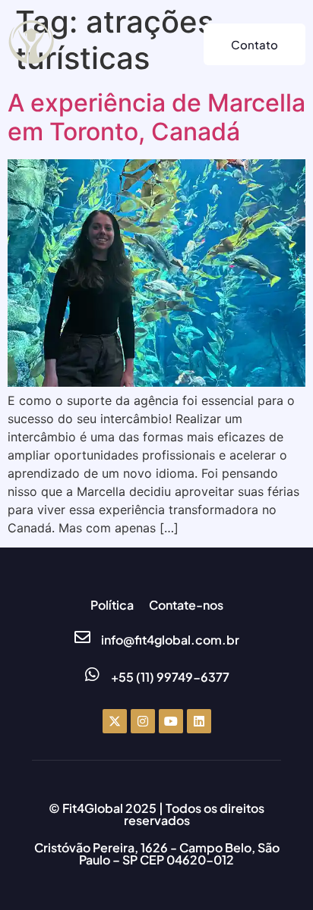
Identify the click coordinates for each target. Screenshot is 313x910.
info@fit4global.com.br (170, 640)
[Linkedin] (199, 721)
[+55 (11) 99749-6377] (92, 674)
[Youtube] (171, 721)
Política (112, 605)
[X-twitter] (115, 721)
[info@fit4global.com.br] (82, 637)
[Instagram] (143, 721)
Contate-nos (186, 605)
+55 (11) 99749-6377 (170, 677)
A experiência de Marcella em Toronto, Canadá (156, 117)
